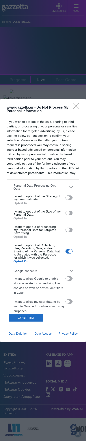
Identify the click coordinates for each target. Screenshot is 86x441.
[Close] (77, 107)
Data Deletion (18, 333)
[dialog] (43, 220)
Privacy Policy (68, 333)
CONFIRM (26, 318)
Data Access (43, 333)
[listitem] (43, 187)
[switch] (69, 197)
